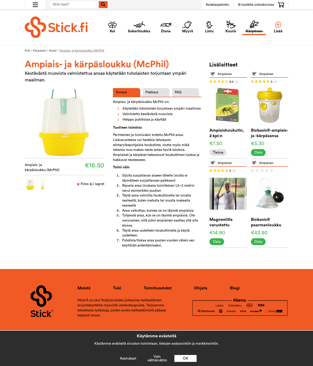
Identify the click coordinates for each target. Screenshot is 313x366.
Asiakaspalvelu (217, 4)
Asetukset (128, 358)
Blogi (235, 288)
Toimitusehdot (158, 288)
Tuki (117, 288)
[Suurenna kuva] (64, 123)
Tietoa (218, 152)
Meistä (84, 288)
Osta (258, 152)
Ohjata (200, 288)
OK (185, 358)
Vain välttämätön (157, 358)
